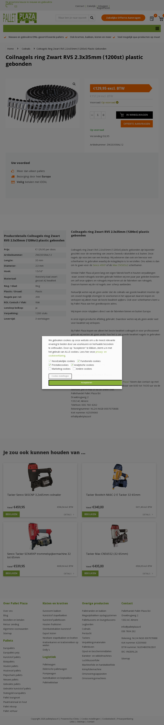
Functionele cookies (90, 361)
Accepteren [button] (86, 383)
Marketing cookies (61, 369)
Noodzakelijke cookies (63, 361)
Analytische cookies (84, 365)
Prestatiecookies (60, 365)
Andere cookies (84, 369)
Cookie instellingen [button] (60, 376)
